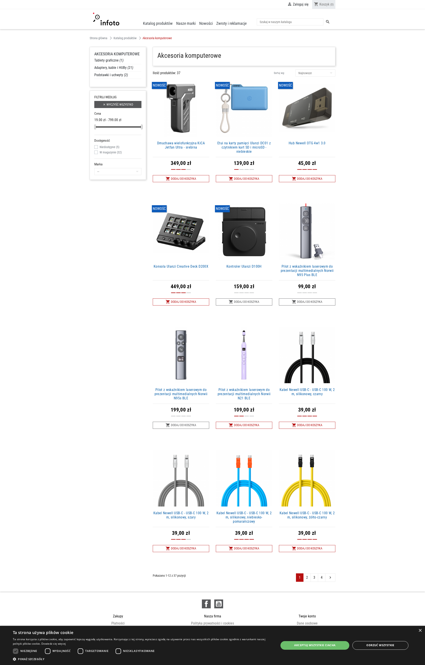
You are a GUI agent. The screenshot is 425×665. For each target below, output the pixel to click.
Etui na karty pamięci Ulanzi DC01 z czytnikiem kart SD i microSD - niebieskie (244, 147)
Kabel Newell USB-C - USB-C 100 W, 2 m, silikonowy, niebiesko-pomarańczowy (244, 517)
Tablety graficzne (109, 60)
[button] (142, 659)
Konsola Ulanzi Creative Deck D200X (181, 266)
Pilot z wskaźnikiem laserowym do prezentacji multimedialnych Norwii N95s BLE (181, 394)
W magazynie (111, 152)
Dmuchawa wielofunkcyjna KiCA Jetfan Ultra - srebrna (181, 145)
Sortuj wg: (279, 73)
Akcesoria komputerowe (117, 54)
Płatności (118, 623)
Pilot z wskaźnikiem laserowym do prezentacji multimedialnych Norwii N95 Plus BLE (307, 270)
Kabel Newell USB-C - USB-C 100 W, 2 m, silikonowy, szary (181, 515)
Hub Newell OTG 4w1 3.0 (307, 143)
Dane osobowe (307, 623)
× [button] (420, 630)
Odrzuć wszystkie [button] (380, 645)
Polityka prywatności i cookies (212, 623)
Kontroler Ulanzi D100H (244, 266)
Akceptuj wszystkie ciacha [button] (314, 645)
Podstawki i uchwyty (111, 75)
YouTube (218, 603)
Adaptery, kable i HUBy (113, 68)
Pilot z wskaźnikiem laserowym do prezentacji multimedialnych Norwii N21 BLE (244, 394)
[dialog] (212, 645)
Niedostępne (109, 147)
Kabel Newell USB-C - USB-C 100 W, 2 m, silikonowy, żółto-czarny (307, 515)
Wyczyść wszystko (118, 104)
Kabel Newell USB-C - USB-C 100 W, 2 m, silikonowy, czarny (307, 392)
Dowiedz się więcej (53, 644)
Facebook (206, 603)
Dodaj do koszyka (181, 178)
